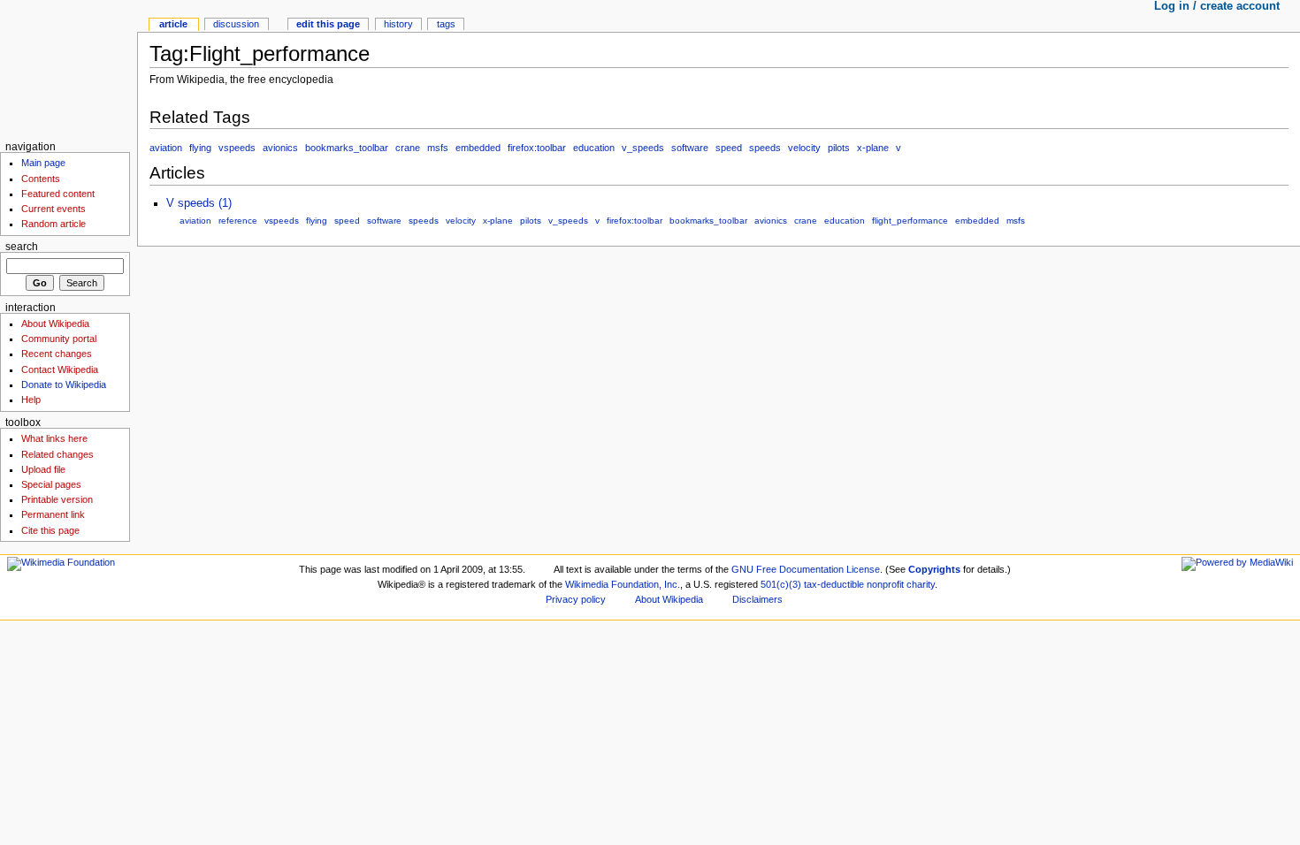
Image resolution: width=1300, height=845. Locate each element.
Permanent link (53, 514)
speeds (765, 147)
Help (31, 399)
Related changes (57, 454)
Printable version (57, 499)
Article (173, 24)
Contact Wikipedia (59, 369)
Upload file (43, 469)
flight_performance (910, 220)
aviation (165, 147)
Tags (446, 24)
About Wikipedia (55, 323)
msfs (437, 147)
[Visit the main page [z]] (68, 68)
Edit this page (328, 24)
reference (237, 220)
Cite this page (50, 530)
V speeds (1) (199, 203)
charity (920, 584)
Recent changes (56, 353)
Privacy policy (576, 599)
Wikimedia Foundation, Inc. (622, 584)
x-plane (873, 147)
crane (407, 147)
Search (21, 246)
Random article (53, 223)
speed (728, 147)
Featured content (58, 193)
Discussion (236, 24)
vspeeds (237, 147)
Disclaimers (757, 599)
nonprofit (885, 584)
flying (200, 147)
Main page (43, 162)
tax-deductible (834, 584)
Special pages (51, 484)
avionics (280, 147)
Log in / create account (1217, 6)
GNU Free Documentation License (805, 569)
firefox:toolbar (537, 147)
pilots (839, 147)
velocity (804, 147)
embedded (478, 147)
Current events (53, 208)
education (594, 147)
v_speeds (643, 147)
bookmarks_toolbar (346, 147)
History (398, 24)
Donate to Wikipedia (63, 384)
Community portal (58, 338)
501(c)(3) (781, 584)
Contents (40, 178)
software (689, 147)
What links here (54, 438)
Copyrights (934, 569)
